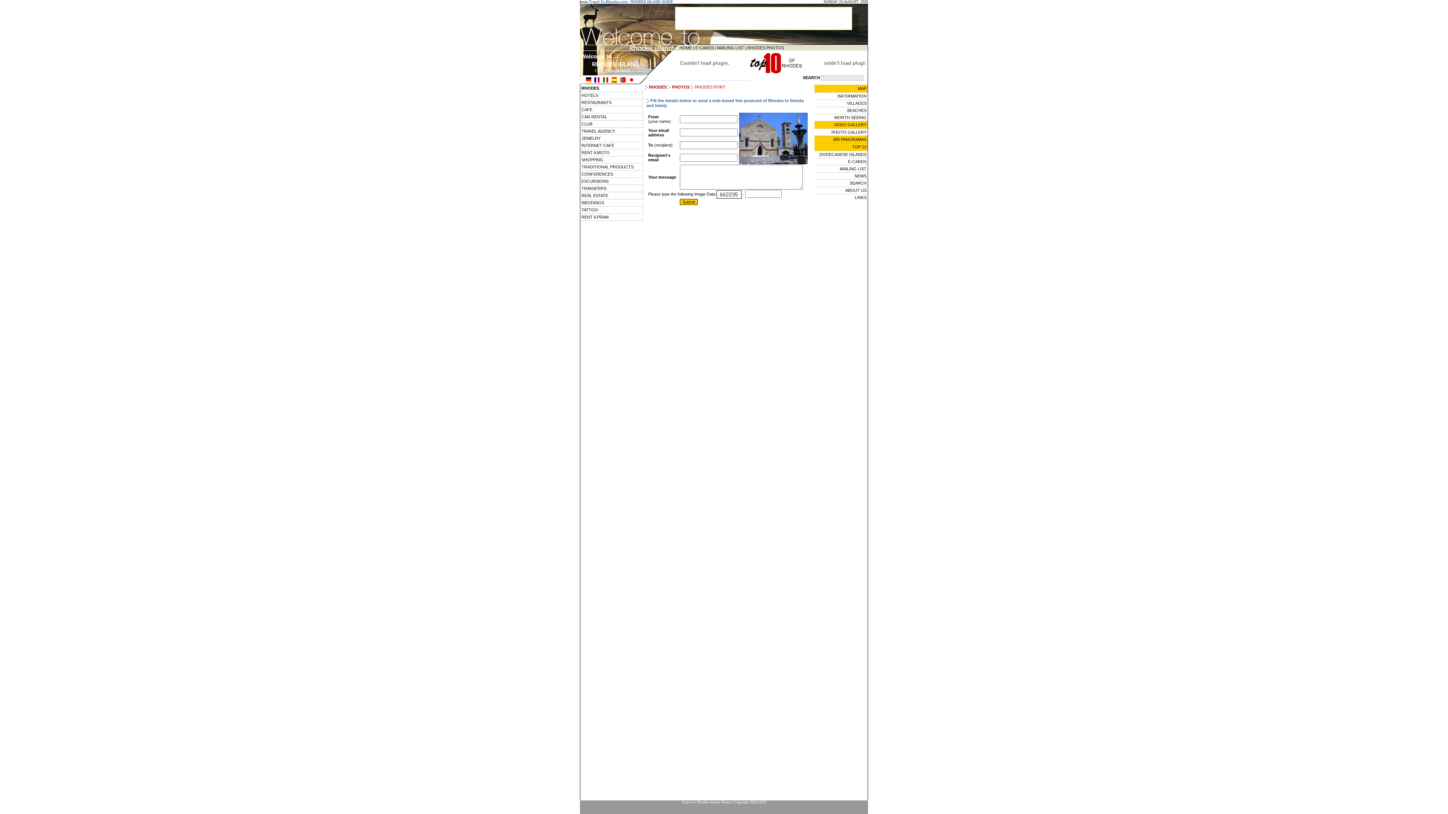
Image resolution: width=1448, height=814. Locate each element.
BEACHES (857, 110)
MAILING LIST (730, 48)
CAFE (586, 109)
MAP (862, 88)
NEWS (860, 176)
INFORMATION (852, 96)
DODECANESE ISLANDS (843, 154)
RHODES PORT (710, 87)
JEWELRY (591, 138)
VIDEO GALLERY (850, 124)
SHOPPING (592, 160)
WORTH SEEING (850, 117)
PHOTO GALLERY (849, 132)
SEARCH (858, 183)
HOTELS (589, 95)
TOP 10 (859, 147)
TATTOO (589, 210)
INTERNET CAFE (597, 145)
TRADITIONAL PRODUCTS (607, 167)
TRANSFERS (593, 188)
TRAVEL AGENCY (598, 131)
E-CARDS (704, 48)
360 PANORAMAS (850, 139)
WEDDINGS (592, 202)
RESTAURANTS (596, 102)
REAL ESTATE (594, 195)
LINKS (861, 197)
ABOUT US (856, 190)
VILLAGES (857, 103)
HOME (686, 48)
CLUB (586, 124)
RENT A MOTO (595, 152)
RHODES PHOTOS (765, 48)
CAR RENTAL (594, 117)
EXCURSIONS (595, 181)
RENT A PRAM (595, 217)
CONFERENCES (597, 174)
